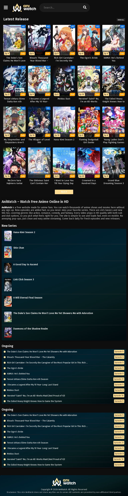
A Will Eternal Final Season (27, 297)
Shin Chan (18, 247)
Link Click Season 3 (23, 279)
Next (63, 192)
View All (121, 20)
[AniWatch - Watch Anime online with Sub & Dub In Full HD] (24, 10)
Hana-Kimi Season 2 (24, 232)
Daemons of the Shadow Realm (30, 328)
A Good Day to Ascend (25, 264)
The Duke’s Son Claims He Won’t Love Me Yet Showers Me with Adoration (53, 313)
